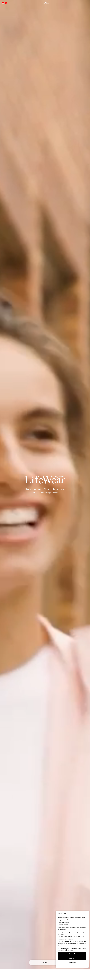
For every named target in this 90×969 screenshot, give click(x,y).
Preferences (72, 962)
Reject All (72, 958)
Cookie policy (70, 950)
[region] (72, 939)
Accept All (72, 953)
